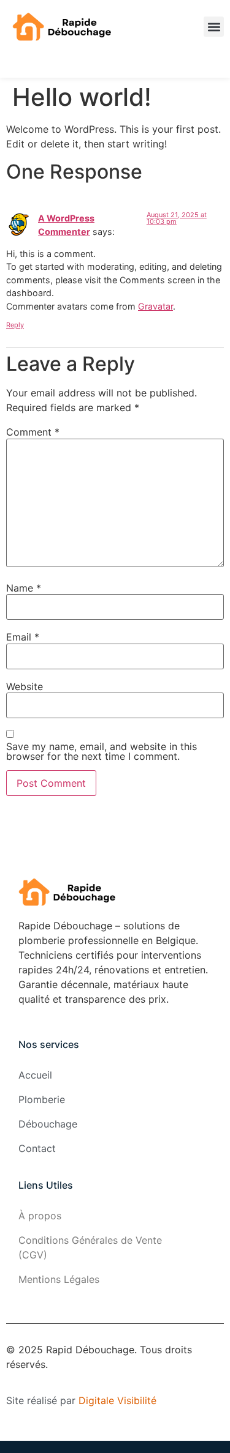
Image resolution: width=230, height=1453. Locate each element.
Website (24, 686)
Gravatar (155, 306)
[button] (214, 27)
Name (23, 588)
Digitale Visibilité (117, 1400)
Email (22, 637)
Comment (32, 432)
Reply (15, 325)
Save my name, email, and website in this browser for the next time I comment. (101, 751)
